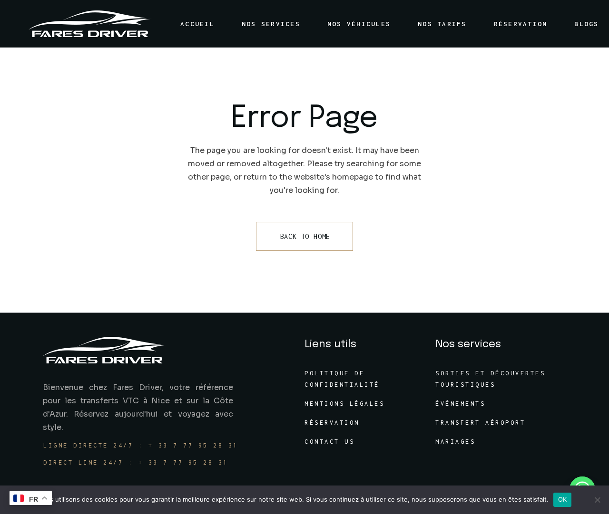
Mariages (455, 441)
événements (460, 403)
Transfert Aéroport (480, 422)
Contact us (329, 441)
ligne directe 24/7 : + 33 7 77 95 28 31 (140, 445)
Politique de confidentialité (342, 379)
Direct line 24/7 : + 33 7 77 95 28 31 (135, 462)
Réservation (332, 422)
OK (562, 499)
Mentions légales (344, 403)
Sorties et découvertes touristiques (490, 379)
